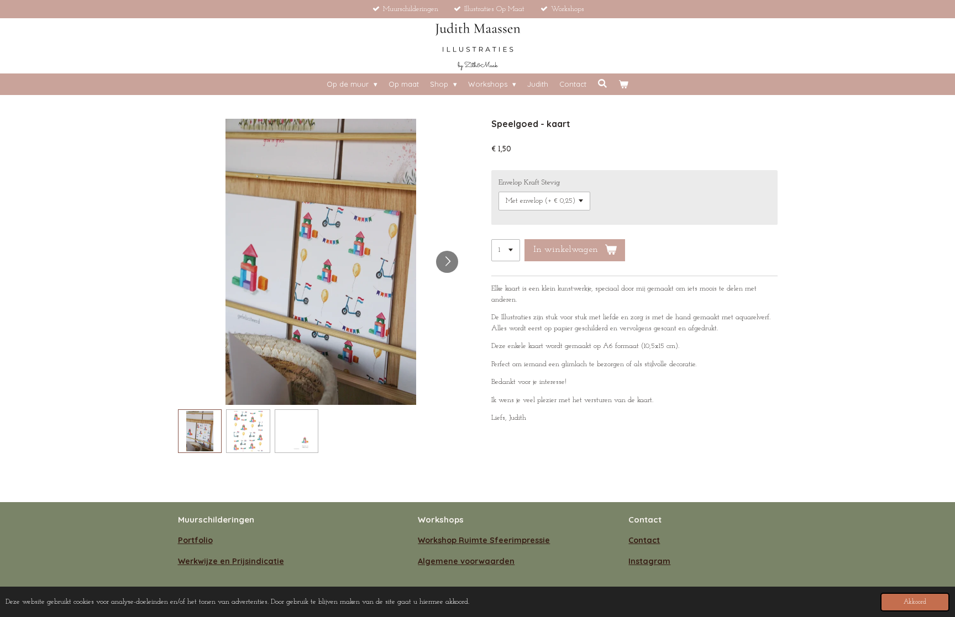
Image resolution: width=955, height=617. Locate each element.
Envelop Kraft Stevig (529, 182)
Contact (644, 540)
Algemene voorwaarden (466, 561)
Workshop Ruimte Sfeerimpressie (484, 540)
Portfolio (195, 540)
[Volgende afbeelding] (447, 262)
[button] (200, 431)
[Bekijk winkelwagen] (623, 84)
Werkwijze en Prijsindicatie (231, 561)
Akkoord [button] (915, 602)
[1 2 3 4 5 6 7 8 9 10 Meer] (505, 250)
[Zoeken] (602, 83)
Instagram (649, 561)
